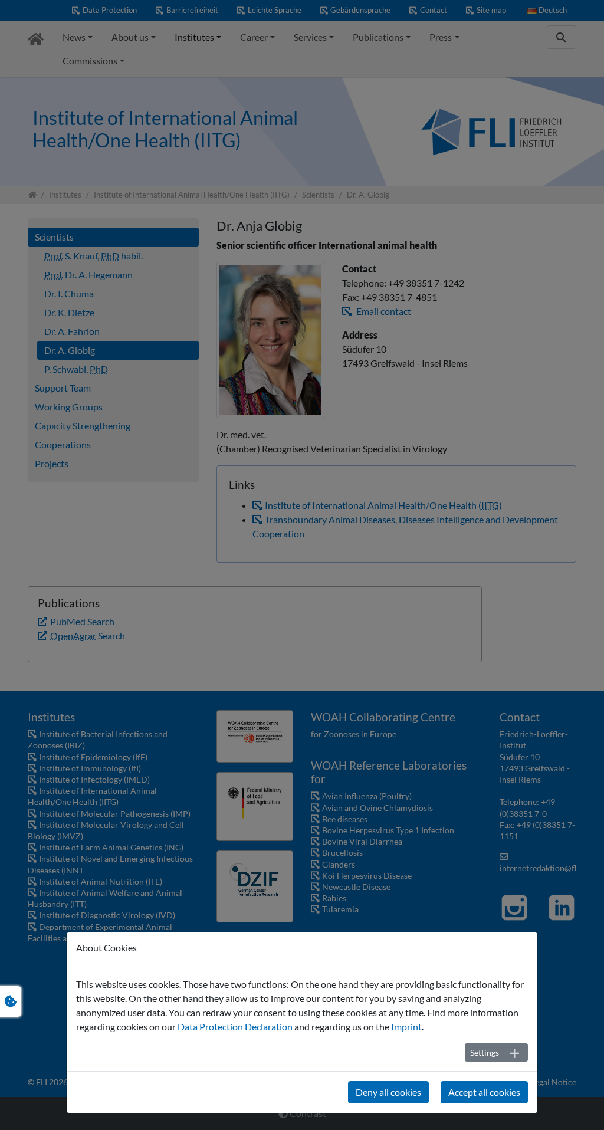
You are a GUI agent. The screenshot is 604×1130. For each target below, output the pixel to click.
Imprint (406, 1026)
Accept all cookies (484, 1092)
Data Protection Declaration (235, 1026)
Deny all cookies (388, 1092)
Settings (484, 1052)
